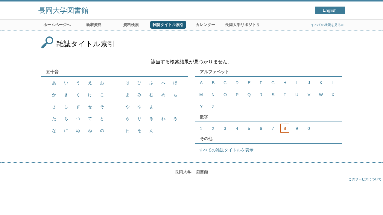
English (330, 10)
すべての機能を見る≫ (327, 25)
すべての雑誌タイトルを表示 (226, 150)
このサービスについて (365, 179)
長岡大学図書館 (63, 10)
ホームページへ (57, 24)
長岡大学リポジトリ (242, 24)
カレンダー (205, 24)
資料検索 (131, 24)
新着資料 (94, 24)
